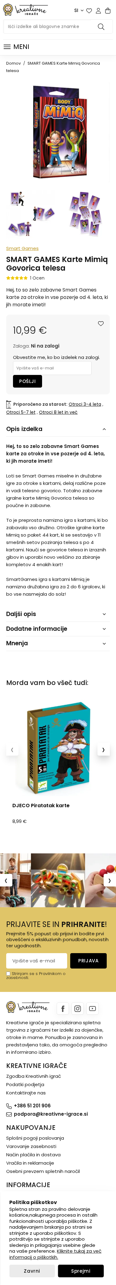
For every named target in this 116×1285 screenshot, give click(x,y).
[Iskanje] (102, 26)
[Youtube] (92, 1008)
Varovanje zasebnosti (31, 1146)
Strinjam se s (25, 974)
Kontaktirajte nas (26, 1093)
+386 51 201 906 (32, 1105)
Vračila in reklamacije (30, 1163)
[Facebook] (63, 1008)
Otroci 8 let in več (58, 412)
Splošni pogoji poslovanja (35, 1138)
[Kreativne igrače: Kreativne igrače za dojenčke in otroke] (25, 9)
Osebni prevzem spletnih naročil (43, 1171)
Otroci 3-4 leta (85, 404)
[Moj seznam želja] (89, 10)
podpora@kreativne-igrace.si (51, 1114)
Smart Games (22, 248)
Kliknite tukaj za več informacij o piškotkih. (55, 1254)
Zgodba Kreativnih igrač (33, 1076)
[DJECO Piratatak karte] (58, 747)
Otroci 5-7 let (21, 412)
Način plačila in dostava (33, 1154)
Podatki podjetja (25, 1084)
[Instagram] (78, 1008)
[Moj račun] (98, 10)
